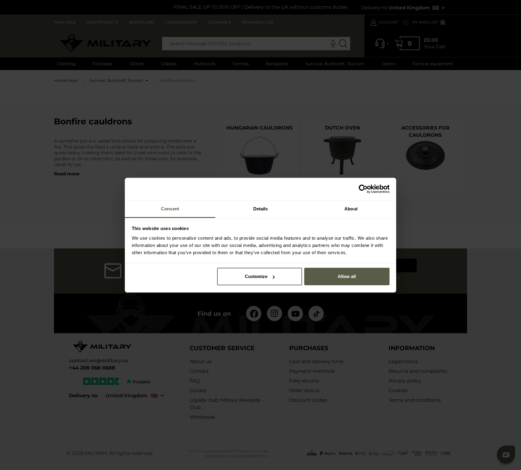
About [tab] (351, 208)
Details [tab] (260, 208)
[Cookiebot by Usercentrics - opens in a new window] (363, 188)
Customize (256, 276)
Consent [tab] (170, 208)
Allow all (347, 276)
